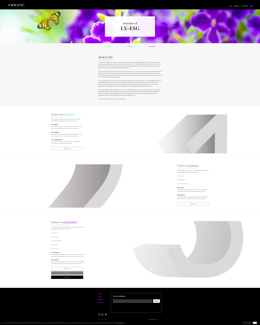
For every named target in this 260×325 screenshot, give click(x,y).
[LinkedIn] (102, 314)
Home (100, 293)
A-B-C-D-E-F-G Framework (111, 66)
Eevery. (127, 68)
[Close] (258, 323)
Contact (100, 299)
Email (114, 298)
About (100, 296)
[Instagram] (99, 314)
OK (255, 323)
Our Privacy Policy (120, 323)
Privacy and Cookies (102, 319)
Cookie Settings (247, 323)
